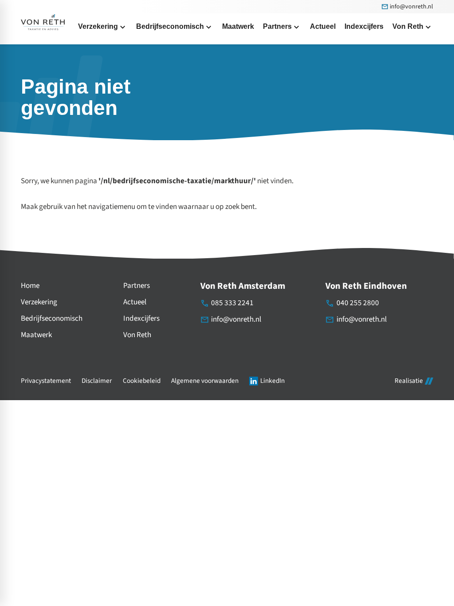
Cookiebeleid (141, 381)
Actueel (134, 302)
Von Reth (137, 335)
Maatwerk (36, 335)
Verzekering (39, 302)
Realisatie (409, 381)
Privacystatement (46, 381)
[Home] (42, 22)
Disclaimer (97, 381)
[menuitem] (238, 26)
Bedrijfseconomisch (51, 318)
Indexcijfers (141, 318)
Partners (136, 286)
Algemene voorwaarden (205, 381)
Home (30, 286)
